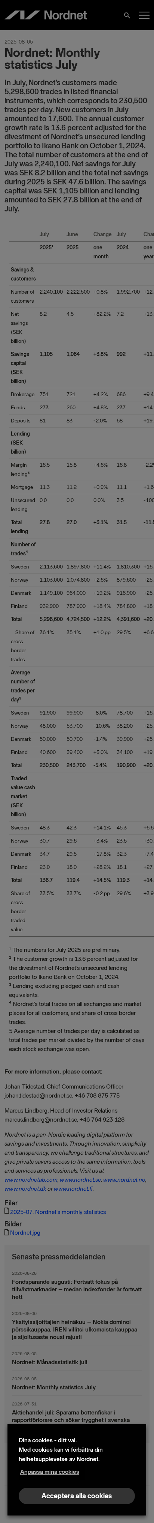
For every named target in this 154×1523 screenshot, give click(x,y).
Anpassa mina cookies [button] (49, 1471)
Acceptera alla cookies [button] (76, 1496)
